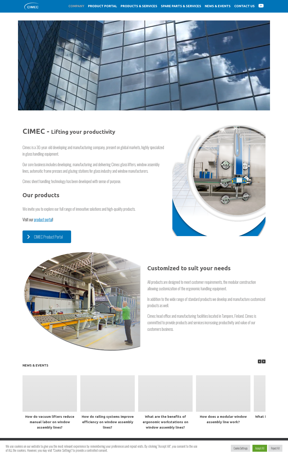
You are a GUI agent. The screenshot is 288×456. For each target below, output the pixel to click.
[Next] (264, 361)
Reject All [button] (275, 448)
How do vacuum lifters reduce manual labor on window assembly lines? (49, 422)
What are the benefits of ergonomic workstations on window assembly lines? (165, 422)
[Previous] (259, 361)
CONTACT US (244, 6)
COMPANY (76, 6)
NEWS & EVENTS (218, 6)
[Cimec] (31, 6)
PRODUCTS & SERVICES (139, 6)
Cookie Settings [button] (241, 448)
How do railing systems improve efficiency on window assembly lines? (108, 422)
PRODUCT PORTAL (102, 6)
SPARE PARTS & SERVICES (181, 6)
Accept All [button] (259, 448)
